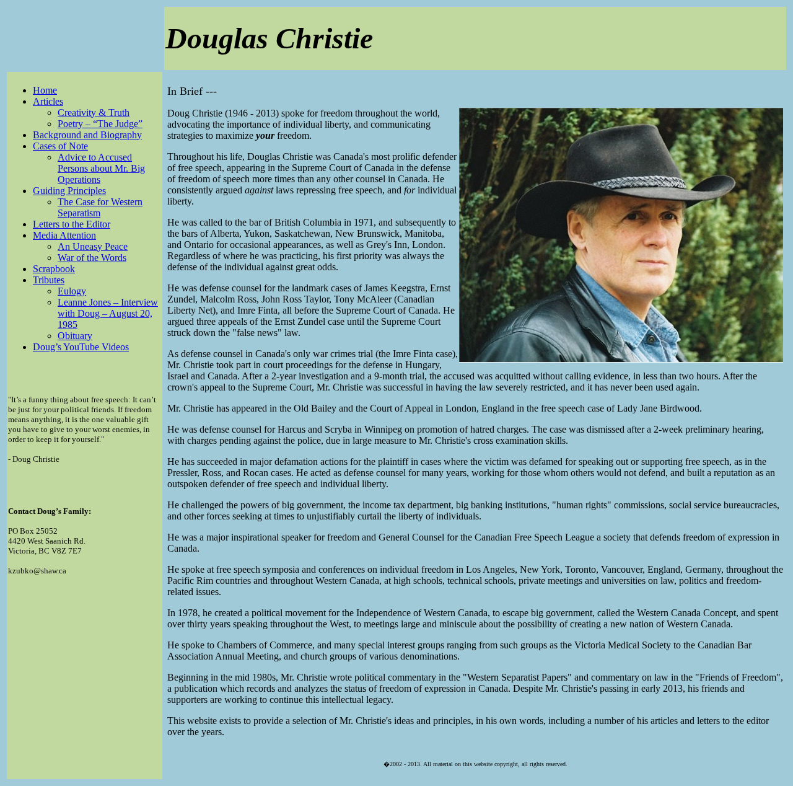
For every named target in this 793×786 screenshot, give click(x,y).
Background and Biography (87, 135)
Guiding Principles (69, 190)
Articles (48, 101)
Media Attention (64, 235)
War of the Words (92, 257)
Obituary (75, 335)
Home (45, 90)
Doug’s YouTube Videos (81, 347)
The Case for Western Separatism (100, 207)
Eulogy (72, 291)
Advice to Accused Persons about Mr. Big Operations (101, 168)
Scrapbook (54, 268)
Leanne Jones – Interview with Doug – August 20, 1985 (108, 313)
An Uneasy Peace (93, 246)
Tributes (48, 280)
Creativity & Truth (93, 112)
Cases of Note (60, 146)
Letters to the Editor (71, 224)
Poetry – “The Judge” (100, 123)
